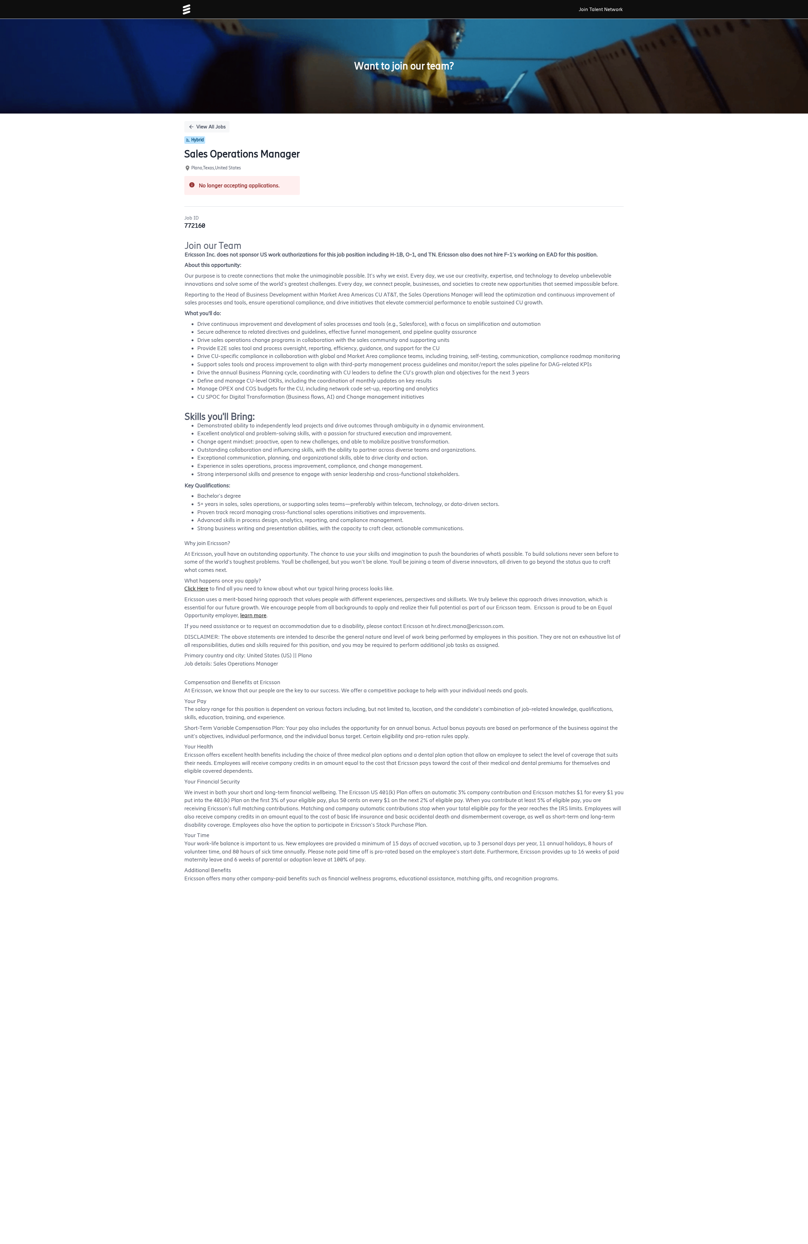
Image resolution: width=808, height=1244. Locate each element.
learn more (253, 615)
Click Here (196, 588)
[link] (186, 9)
